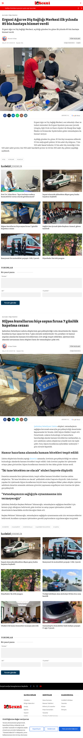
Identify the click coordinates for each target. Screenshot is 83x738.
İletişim (64, 710)
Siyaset (26, 713)
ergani (11, 159)
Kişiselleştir (36, 729)
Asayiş (26, 706)
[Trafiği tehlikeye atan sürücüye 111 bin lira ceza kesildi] (62, 580)
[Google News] (76, 115)
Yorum (4, 276)
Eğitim (26, 710)
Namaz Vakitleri (48, 703)
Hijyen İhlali (28, 527)
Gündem (27, 700)
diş (4, 159)
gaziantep (16, 527)
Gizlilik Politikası (67, 700)
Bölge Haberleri (69, 43)
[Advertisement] (17, 133)
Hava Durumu (47, 700)
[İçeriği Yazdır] (25, 115)
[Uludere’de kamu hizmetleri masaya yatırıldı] (20, 612)
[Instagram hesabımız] (37, 686)
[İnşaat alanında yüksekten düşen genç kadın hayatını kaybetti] (62, 181)
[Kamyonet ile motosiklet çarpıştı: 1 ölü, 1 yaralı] (20, 245)
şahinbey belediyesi (43, 527)
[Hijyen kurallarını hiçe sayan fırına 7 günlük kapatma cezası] (20, 213)
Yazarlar (45, 713)
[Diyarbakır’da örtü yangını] (62, 245)
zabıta (56, 527)
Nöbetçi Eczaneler (49, 706)
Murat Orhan (12, 38)
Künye (63, 706)
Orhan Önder (12, 346)
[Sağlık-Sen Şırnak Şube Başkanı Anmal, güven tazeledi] (62, 213)
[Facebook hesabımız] (30, 686)
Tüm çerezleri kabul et (70, 729)
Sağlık (78, 43)
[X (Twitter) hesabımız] (34, 686)
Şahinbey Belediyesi (42, 426)
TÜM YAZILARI (75, 38)
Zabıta (54, 426)
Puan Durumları (48, 710)
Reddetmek (51, 729)
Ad (3, 291)
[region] (41, 727)
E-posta (46, 291)
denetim (33, 459)
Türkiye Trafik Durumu (50, 716)
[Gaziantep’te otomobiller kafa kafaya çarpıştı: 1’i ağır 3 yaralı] (62, 612)
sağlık (20, 159)
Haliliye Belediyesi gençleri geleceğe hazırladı (20, 8)
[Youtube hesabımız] (41, 686)
